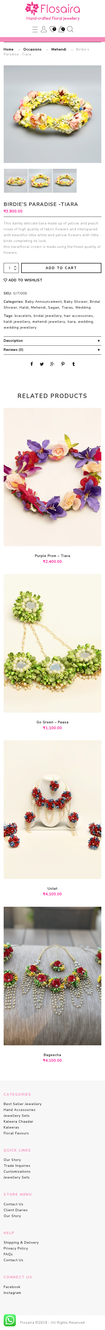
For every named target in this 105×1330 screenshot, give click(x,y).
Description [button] (13, 341)
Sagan (53, 307)
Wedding (83, 307)
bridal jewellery (48, 315)
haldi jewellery (17, 321)
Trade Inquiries (17, 1165)
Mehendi (59, 49)
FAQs (8, 1254)
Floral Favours (16, 1133)
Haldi (24, 307)
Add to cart (61, 268)
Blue (49, 872)
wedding (85, 321)
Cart (61, 29)
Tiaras (67, 307)
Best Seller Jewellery (23, 1104)
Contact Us (13, 1204)
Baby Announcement (43, 301)
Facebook (12, 1287)
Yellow (60, 1038)
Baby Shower (76, 301)
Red (56, 872)
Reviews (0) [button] (13, 350)
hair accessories (78, 315)
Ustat (52, 888)
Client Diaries (16, 1210)
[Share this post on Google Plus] (52, 364)
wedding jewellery (20, 327)
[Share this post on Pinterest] (63, 364)
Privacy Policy (16, 1248)
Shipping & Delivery (21, 1242)
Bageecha (52, 1055)
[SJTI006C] (40, 181)
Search (70, 29)
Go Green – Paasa (53, 722)
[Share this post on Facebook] (31, 364)
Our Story (12, 1160)
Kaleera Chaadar (18, 1121)
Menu (35, 29)
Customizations (17, 1171)
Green (45, 1038)
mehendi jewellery (48, 321)
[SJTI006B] (16, 181)
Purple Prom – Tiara (52, 556)
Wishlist (52, 29)
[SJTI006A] (64, 181)
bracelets (23, 315)
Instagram (12, 1292)
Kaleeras (11, 1127)
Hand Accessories (20, 1110)
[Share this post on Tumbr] (73, 364)
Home (9, 49)
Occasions (32, 49)
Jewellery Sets (17, 1115)
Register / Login (44, 29)
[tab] (52, 341)
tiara (71, 321)
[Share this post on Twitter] (42, 364)
